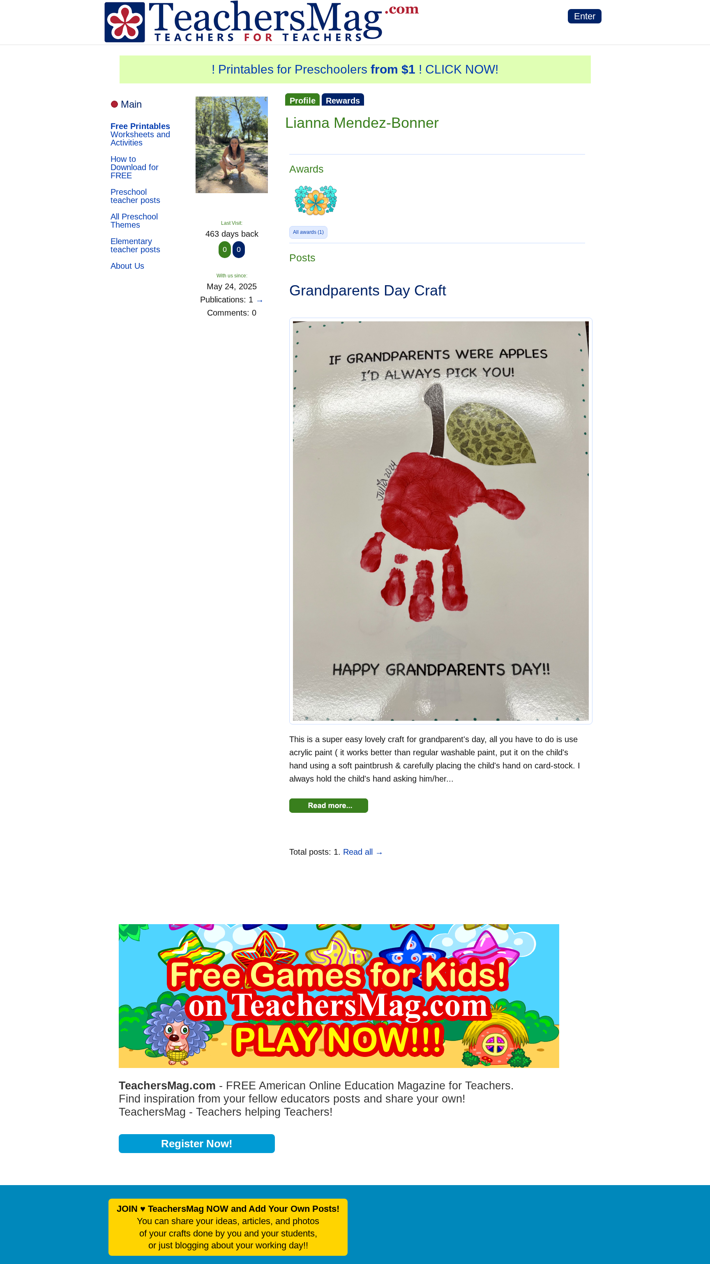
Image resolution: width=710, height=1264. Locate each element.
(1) (308, 232)
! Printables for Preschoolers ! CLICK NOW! (355, 69)
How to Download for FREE (135, 167)
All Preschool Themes (134, 220)
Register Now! (197, 1143)
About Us (127, 265)
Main (131, 104)
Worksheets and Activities (140, 134)
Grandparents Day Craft (367, 290)
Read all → (363, 851)
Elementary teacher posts (135, 245)
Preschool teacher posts (135, 196)
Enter (584, 16)
